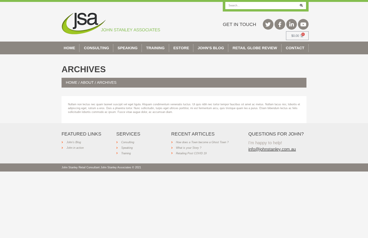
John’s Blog (211, 48)
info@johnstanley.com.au (272, 149)
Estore (181, 48)
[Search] (301, 5)
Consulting (96, 48)
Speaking (128, 48)
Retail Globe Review (255, 48)
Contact (295, 48)
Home (69, 48)
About (87, 82)
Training (155, 48)
